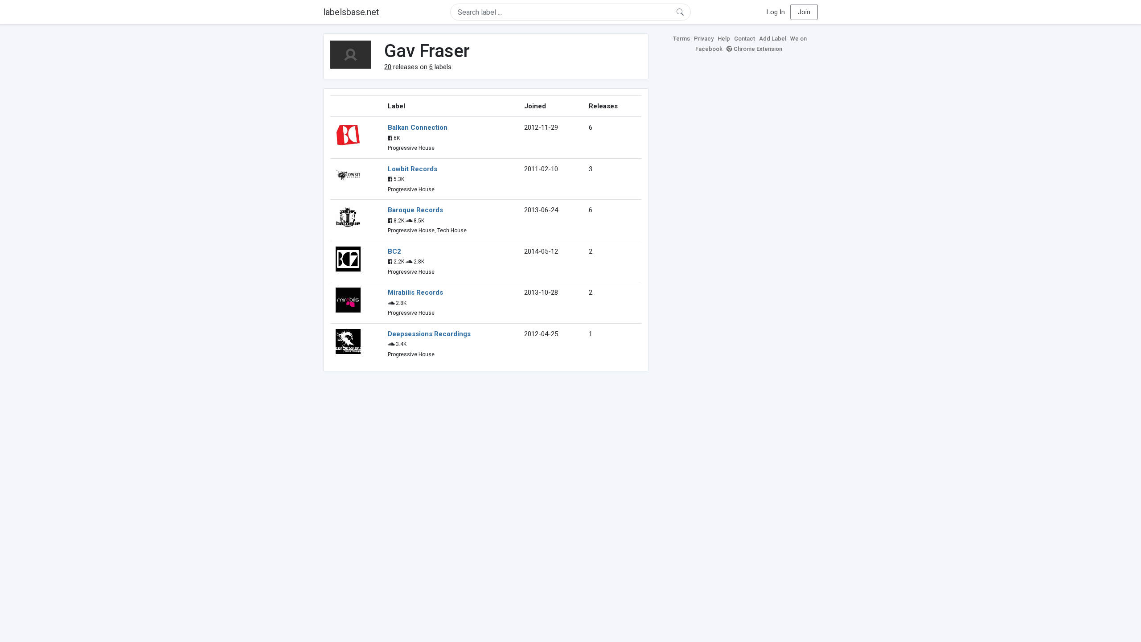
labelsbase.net (351, 12)
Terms (681, 38)
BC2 (394, 251)
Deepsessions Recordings (429, 334)
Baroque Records (415, 210)
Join (804, 12)
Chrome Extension (757, 48)
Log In (776, 12)
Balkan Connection (417, 127)
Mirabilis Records (415, 292)
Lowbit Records (412, 169)
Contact (744, 38)
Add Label (772, 38)
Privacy (704, 38)
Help (724, 38)
